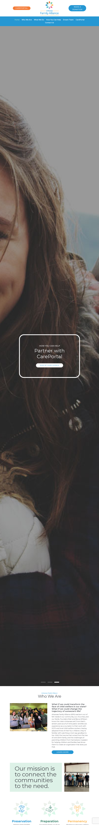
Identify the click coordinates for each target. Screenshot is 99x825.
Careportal (21, 8)
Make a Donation (77, 8)
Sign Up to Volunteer (49, 366)
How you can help (49, 352)
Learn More (63, 752)
